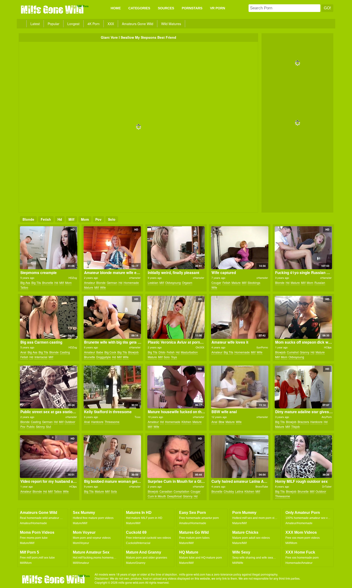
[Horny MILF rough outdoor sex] (303, 456)
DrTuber (327, 486)
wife (103, 287)
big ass (25, 282)
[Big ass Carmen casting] (48, 317)
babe (99, 352)
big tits (36, 282)
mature (88, 287)
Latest (35, 23)
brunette (47, 282)
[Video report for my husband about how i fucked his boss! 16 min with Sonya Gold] (48, 456)
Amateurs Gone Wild (137, 23)
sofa (114, 491)
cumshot (293, 352)
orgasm (187, 282)
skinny (40, 426)
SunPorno (262, 347)
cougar (216, 282)
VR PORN (217, 8)
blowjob (133, 352)
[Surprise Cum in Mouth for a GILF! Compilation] (175, 456)
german (112, 282)
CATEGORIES (139, 8)
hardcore (97, 422)
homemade (131, 282)
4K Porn (93, 23)
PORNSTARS (192, 8)
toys (174, 357)
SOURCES (166, 8)
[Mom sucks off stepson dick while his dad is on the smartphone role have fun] (303, 317)
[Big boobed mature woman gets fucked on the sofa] (112, 456)
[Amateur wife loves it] (239, 317)
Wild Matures (171, 23)
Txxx (138, 417)
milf (71, 219)
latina (239, 491)
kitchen (186, 422)
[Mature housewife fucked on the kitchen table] (175, 387)
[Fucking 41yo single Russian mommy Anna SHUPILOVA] (303, 247)
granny (304, 352)
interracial (40, 357)
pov (98, 219)
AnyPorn (327, 417)
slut (48, 426)
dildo (162, 352)
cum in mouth (157, 496)
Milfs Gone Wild (53, 9)
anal (23, 352)
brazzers (303, 422)
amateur (89, 282)
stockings (254, 282)
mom (85, 219)
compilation (181, 491)
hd (59, 219)
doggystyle (103, 357)
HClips (328, 347)
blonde (28, 219)
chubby (229, 491)
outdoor (70, 422)
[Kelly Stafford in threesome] (112, 387)
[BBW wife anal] (239, 387)
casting (65, 352)
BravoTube (261, 486)
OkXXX (200, 347)
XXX (111, 23)
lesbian (153, 282)
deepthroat (174, 496)
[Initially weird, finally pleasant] (175, 247)
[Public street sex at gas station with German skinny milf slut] (48, 387)
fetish (46, 219)
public (31, 426)
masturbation (189, 352)
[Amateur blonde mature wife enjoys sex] (112, 247)
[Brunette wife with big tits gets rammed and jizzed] (112, 317)
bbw (221, 422)
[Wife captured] (239, 247)
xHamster (135, 278)
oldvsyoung (173, 282)
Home (116, 8)
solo (111, 219)
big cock (110, 352)
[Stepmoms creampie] (48, 247)
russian (319, 282)
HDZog (72, 278)
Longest (73, 23)
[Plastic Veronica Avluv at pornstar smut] (175, 317)
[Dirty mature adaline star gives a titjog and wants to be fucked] (303, 387)
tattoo (24, 287)
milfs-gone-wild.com (54, 579)
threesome (112, 422)
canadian (165, 491)
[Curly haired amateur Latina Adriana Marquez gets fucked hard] (239, 456)
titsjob (295, 426)
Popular (53, 23)
